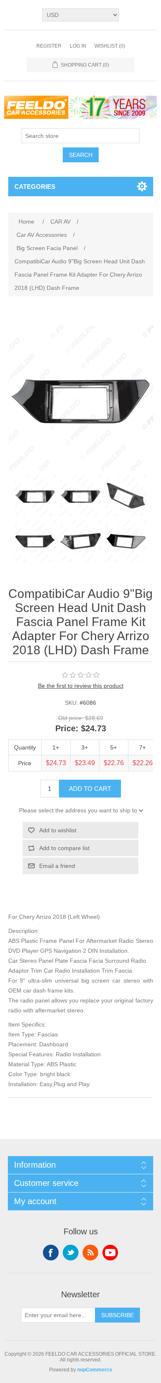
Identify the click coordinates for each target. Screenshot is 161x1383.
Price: (66, 728)
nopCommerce (94, 1370)
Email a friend (57, 866)
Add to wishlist (57, 830)
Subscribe (117, 1315)
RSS (90, 1252)
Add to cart (90, 788)
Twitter (70, 1252)
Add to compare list (64, 848)
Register (49, 46)
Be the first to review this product (80, 685)
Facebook (51, 1252)
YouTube (110, 1252)
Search (80, 155)
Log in (78, 46)
